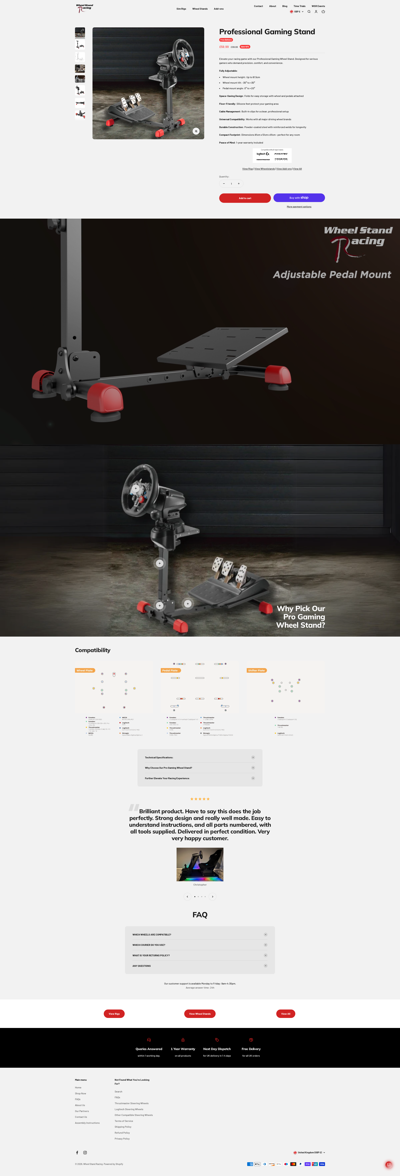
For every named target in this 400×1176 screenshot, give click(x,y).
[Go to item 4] (80, 69)
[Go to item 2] (80, 45)
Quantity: (224, 176)
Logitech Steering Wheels (129, 1109)
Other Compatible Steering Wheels (134, 1114)
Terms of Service (124, 1120)
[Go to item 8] (80, 115)
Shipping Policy (123, 1126)
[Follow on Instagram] (85, 1152)
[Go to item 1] (80, 32)
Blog (284, 5)
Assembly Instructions (87, 1122)
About (272, 5)
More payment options (299, 206)
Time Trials (299, 5)
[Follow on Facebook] (77, 1152)
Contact (258, 5)
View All (297, 168)
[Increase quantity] (238, 183)
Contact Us (81, 1116)
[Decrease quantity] (223, 183)
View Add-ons (284, 168)
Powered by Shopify (113, 1164)
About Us (80, 1105)
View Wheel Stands (200, 1013)
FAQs (77, 1099)
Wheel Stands (200, 8)
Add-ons (219, 8)
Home (78, 1087)
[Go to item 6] (80, 90)
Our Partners (82, 1110)
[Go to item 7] (80, 103)
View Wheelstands (265, 168)
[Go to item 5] (80, 79)
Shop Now (80, 1093)
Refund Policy (122, 1132)
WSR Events (318, 5)
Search (118, 1091)
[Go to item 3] (80, 57)
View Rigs (247, 168)
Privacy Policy (122, 1138)
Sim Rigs (181, 8)
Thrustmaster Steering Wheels (132, 1103)
